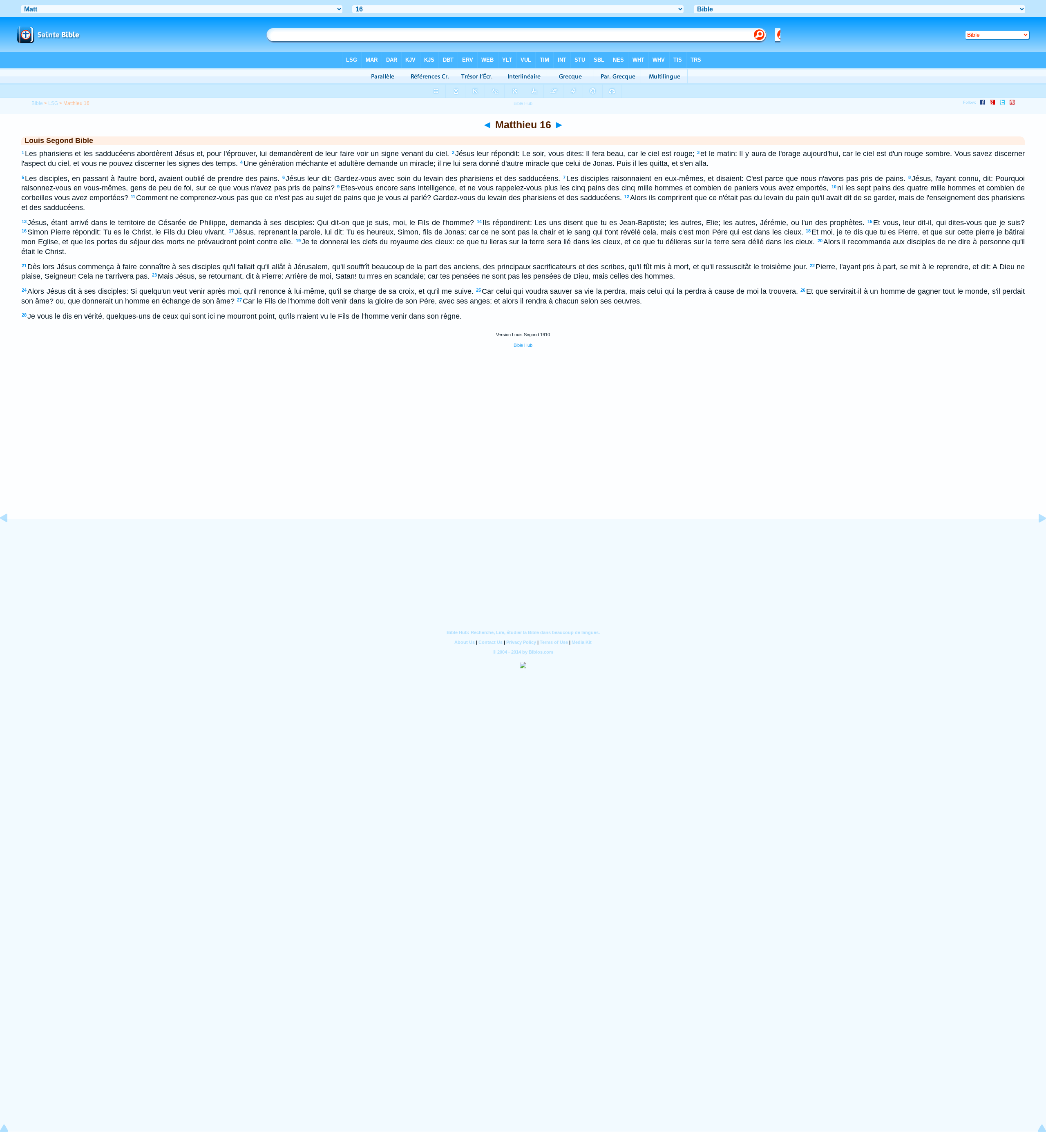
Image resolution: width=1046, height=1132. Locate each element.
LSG (53, 103)
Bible (37, 103)
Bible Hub (523, 345)
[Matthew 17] (1036, 536)
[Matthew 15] (10, 536)
